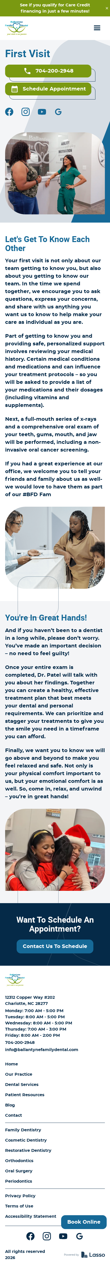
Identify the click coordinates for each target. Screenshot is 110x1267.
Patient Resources (25, 1095)
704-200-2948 (20, 1043)
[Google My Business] (58, 112)
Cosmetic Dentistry (26, 1140)
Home (11, 1064)
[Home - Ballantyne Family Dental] (16, 28)
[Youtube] (42, 112)
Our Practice (18, 1074)
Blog (10, 1105)
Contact (13, 1115)
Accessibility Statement (30, 1216)
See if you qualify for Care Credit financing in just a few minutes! (55, 8)
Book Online (84, 1222)
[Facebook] (9, 112)
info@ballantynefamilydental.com (41, 1050)
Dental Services (22, 1085)
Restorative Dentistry (28, 1151)
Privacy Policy (20, 1196)
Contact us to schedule (55, 946)
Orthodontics (19, 1161)
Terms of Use (19, 1206)
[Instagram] (25, 112)
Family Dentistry (23, 1130)
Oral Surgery (18, 1171)
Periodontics (18, 1181)
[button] (97, 28)
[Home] (15, 980)
